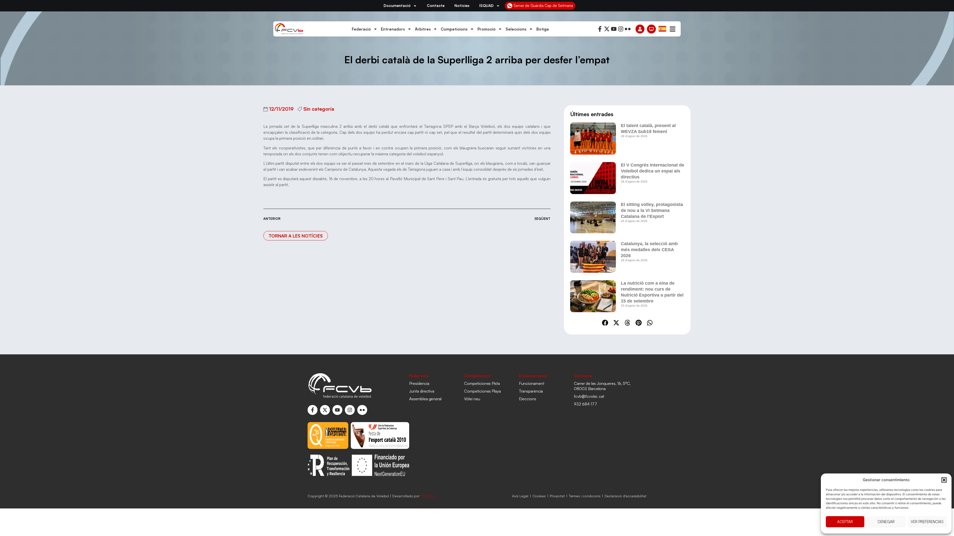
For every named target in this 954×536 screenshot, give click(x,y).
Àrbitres (423, 29)
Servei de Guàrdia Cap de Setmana (543, 5)
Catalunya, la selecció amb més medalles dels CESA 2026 (649, 249)
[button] (944, 479)
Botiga (542, 29)
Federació (361, 29)
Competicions (454, 29)
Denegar (886, 521)
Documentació (397, 5)
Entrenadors (393, 29)
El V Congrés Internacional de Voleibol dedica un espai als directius (652, 171)
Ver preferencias (927, 521)
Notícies (461, 5)
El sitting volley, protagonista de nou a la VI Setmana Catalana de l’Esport (652, 210)
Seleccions (516, 29)
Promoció (486, 29)
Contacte (435, 5)
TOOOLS (428, 496)
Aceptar (845, 521)
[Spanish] (662, 28)
